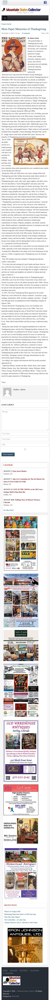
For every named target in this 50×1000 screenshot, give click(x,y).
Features (24, 971)
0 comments (26, 33)
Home (5, 971)
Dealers (13, 971)
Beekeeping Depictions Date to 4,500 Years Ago (20, 914)
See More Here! (8, 510)
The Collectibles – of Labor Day (15, 920)
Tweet (3, 382)
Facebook (45, 2)
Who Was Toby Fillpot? (12, 917)
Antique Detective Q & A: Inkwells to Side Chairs (20, 922)
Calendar (34, 971)
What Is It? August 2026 (12, 911)
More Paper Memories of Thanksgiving (24, 29)
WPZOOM (15, 996)
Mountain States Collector (26, 991)
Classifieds (8, 973)
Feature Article (6, 24)
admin (22, 389)
